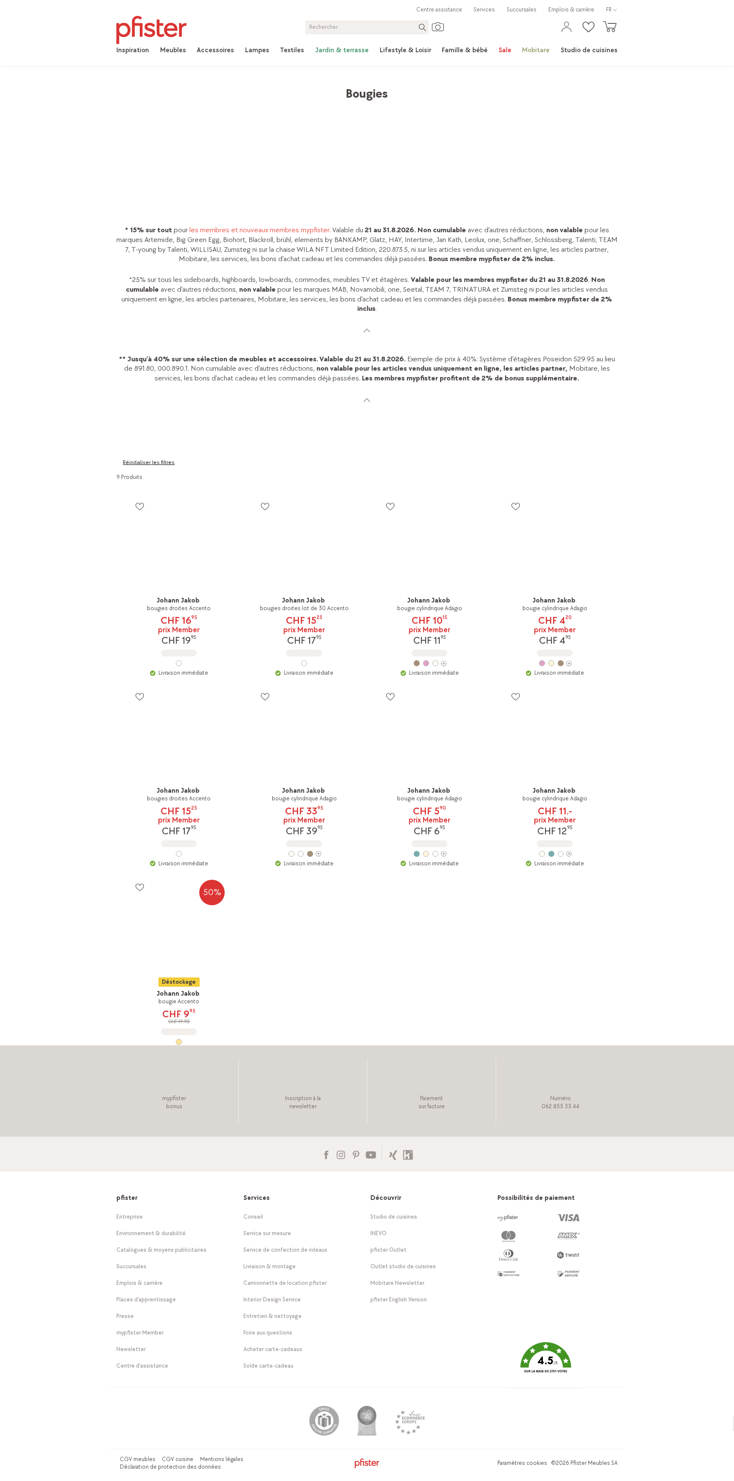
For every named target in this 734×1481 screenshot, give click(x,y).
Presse (125, 1316)
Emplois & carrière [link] (571, 9)
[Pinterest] (355, 1154)
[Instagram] (340, 1154)
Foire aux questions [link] (267, 1332)
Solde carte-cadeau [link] (268, 1365)
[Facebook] (326, 1154)
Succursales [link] (521, 9)
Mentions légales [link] (221, 1459)
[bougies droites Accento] (179, 663)
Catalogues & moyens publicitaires (161, 1249)
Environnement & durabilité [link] (151, 1233)
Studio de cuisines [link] (393, 1216)
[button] (546, 1364)
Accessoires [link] (192, 89)
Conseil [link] (253, 1216)
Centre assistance (439, 9)
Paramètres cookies (522, 1463)
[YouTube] (370, 1154)
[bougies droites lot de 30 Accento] (304, 663)
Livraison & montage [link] (269, 1266)
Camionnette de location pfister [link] (285, 1283)
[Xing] (393, 1154)
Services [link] (484, 9)
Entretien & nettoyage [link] (272, 1316)
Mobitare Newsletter (397, 1283)
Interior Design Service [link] (272, 1299)
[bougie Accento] (179, 1042)
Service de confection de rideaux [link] (285, 1249)
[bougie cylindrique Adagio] (429, 663)
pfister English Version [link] (398, 1299)
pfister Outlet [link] (388, 1249)
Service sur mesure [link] (267, 1233)
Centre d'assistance (142, 1365)
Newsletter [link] (131, 1349)
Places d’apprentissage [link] (146, 1299)
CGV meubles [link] (137, 1459)
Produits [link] (154, 89)
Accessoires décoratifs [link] (251, 89)
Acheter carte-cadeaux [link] (272, 1349)
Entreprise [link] (129, 1216)
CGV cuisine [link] (177, 1459)
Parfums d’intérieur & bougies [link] (336, 89)
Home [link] (125, 89)
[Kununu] (408, 1154)
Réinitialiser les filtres (149, 462)
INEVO (378, 1233)
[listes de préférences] (139, 506)
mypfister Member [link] (140, 1332)
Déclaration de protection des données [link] (170, 1466)
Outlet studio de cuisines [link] (403, 1266)
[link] (132, 50)
